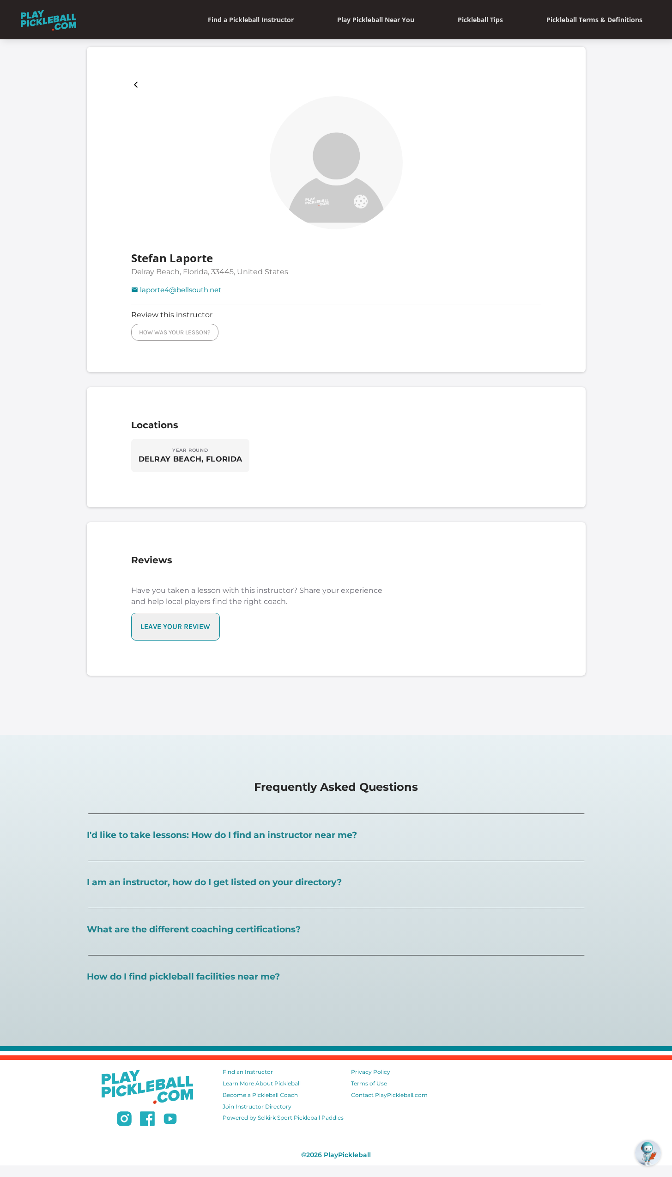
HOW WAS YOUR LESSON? (175, 332)
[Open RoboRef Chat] (648, 1153)
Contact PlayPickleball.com (389, 1094)
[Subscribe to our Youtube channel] (170, 1120)
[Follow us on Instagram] (124, 1120)
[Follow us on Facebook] (147, 1120)
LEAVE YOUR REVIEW (175, 626)
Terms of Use (369, 1083)
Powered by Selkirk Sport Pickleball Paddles (283, 1117)
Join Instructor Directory (257, 1106)
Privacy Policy (370, 1071)
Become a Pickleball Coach (260, 1094)
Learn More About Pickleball (262, 1083)
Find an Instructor (248, 1071)
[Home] (48, 20)
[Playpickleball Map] (137, 84)
